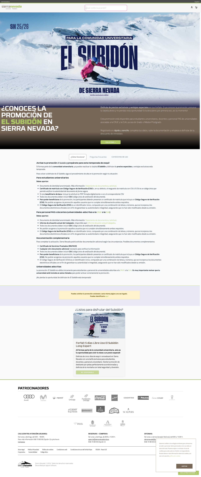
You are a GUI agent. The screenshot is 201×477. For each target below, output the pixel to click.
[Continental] (86, 410)
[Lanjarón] (114, 410)
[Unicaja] (72, 398)
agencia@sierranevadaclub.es (98, 439)
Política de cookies (47, 449)
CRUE (99, 212)
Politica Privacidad (33, 449)
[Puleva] (143, 398)
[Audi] (29, 398)
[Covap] (157, 398)
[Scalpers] (128, 410)
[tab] (77, 157)
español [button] (197, 2)
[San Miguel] (114, 398)
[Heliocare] (100, 410)
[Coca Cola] (100, 398)
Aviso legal (21, 449)
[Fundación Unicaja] (86, 397)
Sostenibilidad (32, 452)
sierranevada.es (5, 2)
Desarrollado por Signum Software (45, 465)
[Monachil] (122, 423)
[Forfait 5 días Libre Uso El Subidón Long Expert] (99, 325)
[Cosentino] (128, 398)
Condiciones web (62, 449)
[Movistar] (43, 398)
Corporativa (21, 452)
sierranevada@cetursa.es (153, 439)
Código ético (44, 452)
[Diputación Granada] (78, 423)
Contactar (21, 442)
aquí (106, 296)
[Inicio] (12, 7)
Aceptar (184, 466)
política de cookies (174, 456)
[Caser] (72, 410)
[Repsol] (57, 398)
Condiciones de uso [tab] (120, 157)
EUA (108, 212)
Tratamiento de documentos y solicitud (100, 185)
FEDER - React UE (101, 449)
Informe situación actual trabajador (101, 223)
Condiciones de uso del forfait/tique (81, 449)
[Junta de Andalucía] (107, 423)
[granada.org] (92, 423)
